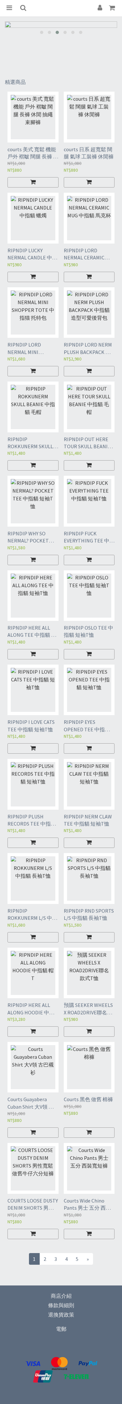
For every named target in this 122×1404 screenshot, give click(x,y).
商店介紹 (61, 1296)
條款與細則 (61, 1305)
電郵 (61, 1329)
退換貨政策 (61, 1314)
